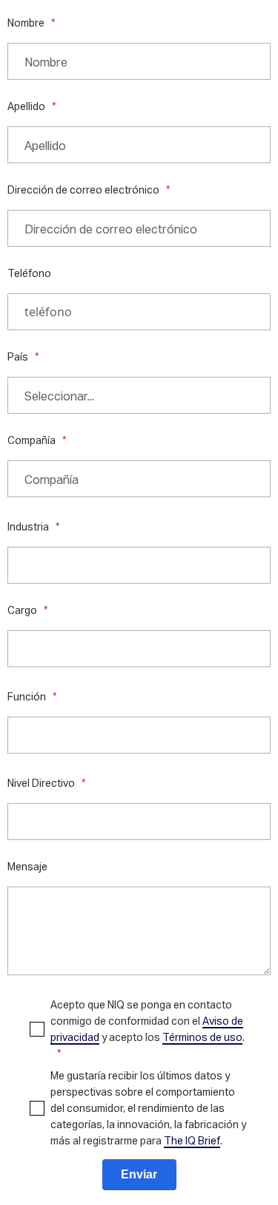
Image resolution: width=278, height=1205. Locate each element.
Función (26, 696)
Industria (28, 526)
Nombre (25, 22)
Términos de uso (202, 1037)
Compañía (31, 440)
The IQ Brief (192, 1140)
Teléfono (29, 273)
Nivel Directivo (41, 782)
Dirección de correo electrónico (83, 189)
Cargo (22, 610)
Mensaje (27, 866)
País (17, 356)
